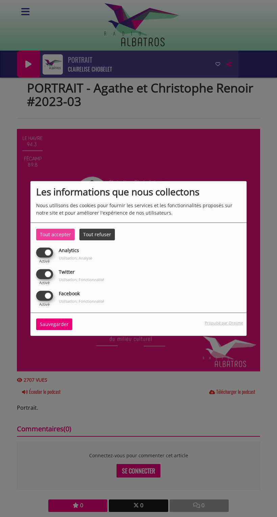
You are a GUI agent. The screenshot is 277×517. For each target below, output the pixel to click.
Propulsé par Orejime (224, 323)
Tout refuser (97, 234)
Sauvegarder (54, 324)
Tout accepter (55, 234)
